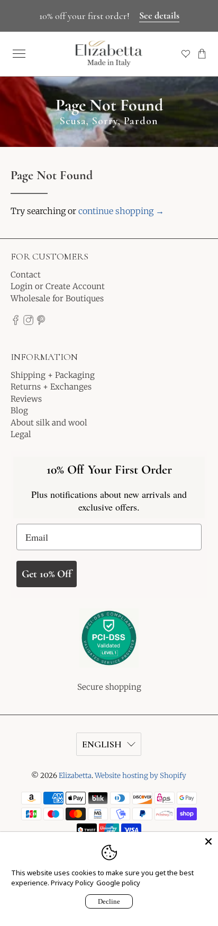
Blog (19, 410)
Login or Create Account (58, 286)
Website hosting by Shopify (140, 775)
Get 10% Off (46, 574)
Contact (26, 275)
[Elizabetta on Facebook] (16, 322)
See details (159, 15)
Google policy (118, 882)
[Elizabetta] (109, 644)
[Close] (208, 841)
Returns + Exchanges (51, 387)
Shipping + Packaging (53, 375)
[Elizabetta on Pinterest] (41, 322)
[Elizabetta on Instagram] (28, 322)
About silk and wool (49, 423)
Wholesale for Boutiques (57, 298)
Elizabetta (75, 775)
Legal (21, 434)
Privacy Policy (72, 882)
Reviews (26, 399)
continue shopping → (121, 211)
